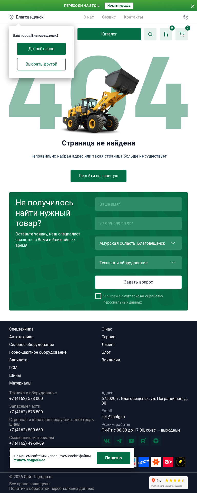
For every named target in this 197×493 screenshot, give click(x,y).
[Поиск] (150, 34)
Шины (15, 375)
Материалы (20, 383)
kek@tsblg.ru (113, 416)
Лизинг (108, 344)
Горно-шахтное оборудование (37, 352)
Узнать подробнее (29, 460)
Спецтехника (21, 329)
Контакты (133, 17)
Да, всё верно (41, 48)
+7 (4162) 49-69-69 (26, 443)
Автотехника (21, 336)
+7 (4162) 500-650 (26, 430)
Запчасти (18, 360)
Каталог (109, 34)
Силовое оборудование (31, 344)
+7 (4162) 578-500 (26, 412)
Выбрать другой (41, 64)
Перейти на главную (98, 175)
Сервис (109, 17)
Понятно (113, 457)
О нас (88, 17)
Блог (106, 352)
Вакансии (111, 360)
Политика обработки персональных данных (51, 488)
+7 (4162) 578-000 (26, 398)
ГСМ (13, 367)
